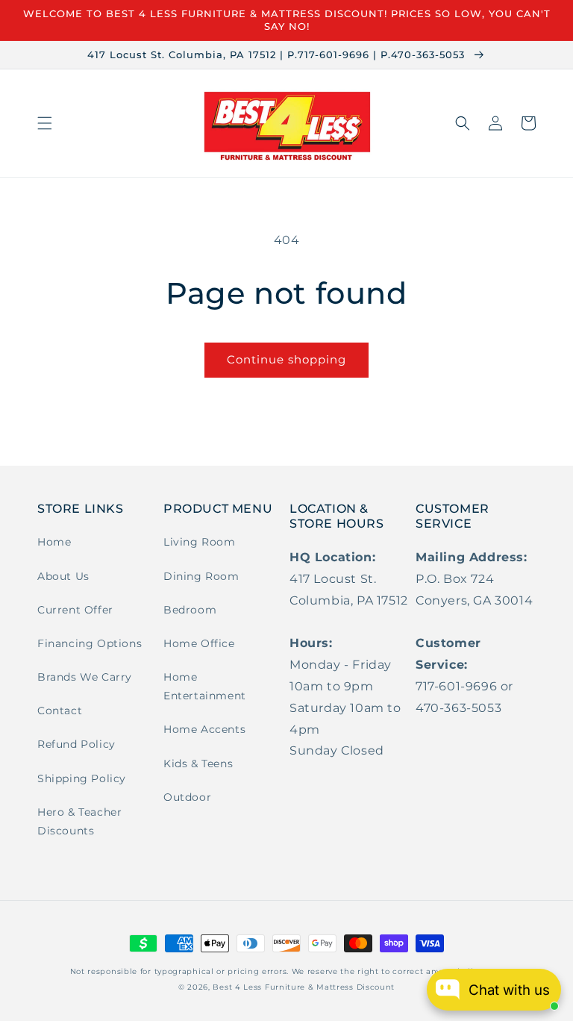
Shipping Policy (81, 778)
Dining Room (201, 576)
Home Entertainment (204, 686)
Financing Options (89, 643)
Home (54, 542)
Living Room (199, 542)
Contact (59, 710)
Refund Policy (76, 744)
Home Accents (204, 729)
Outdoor (187, 797)
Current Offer (75, 609)
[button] (44, 123)
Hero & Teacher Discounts (79, 821)
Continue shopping (286, 359)
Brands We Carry (84, 677)
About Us (63, 576)
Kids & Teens (198, 763)
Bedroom (189, 609)
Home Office (199, 643)
